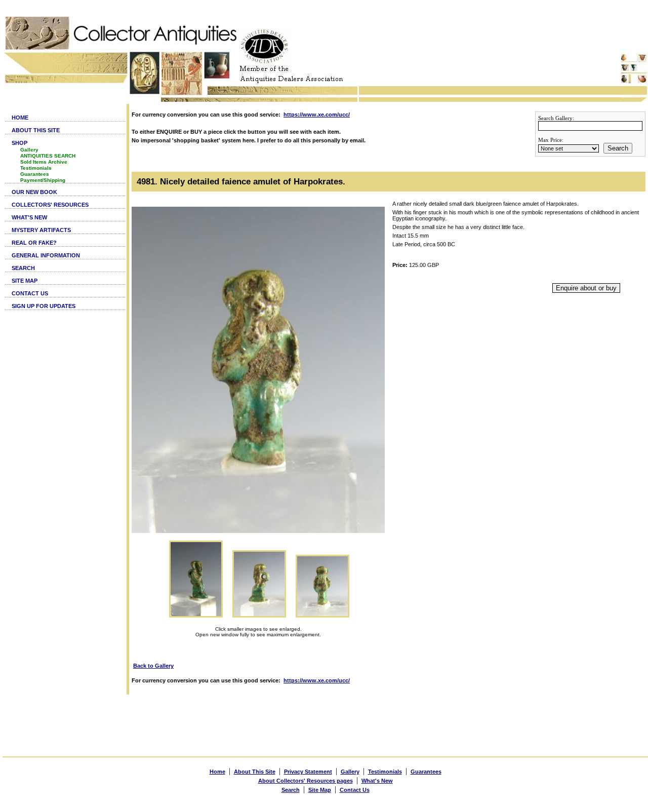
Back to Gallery (153, 666)
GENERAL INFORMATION (46, 255)
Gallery (29, 149)
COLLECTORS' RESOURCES (50, 205)
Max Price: (550, 140)
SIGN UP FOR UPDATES (43, 306)
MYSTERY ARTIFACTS (41, 230)
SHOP (19, 143)
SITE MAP (24, 281)
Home (217, 772)
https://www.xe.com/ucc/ (317, 114)
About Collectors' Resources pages (305, 781)
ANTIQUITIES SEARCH (47, 156)
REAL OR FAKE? (34, 243)
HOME (20, 117)
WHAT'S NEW (29, 217)
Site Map (319, 790)
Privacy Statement (308, 772)
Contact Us (355, 790)
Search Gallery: (556, 118)
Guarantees (34, 174)
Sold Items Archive (43, 162)
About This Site (254, 772)
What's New (377, 781)
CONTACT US (30, 293)
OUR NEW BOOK (34, 192)
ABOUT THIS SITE (36, 130)
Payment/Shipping (42, 180)
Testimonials (36, 168)
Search (618, 148)
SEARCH (23, 268)
